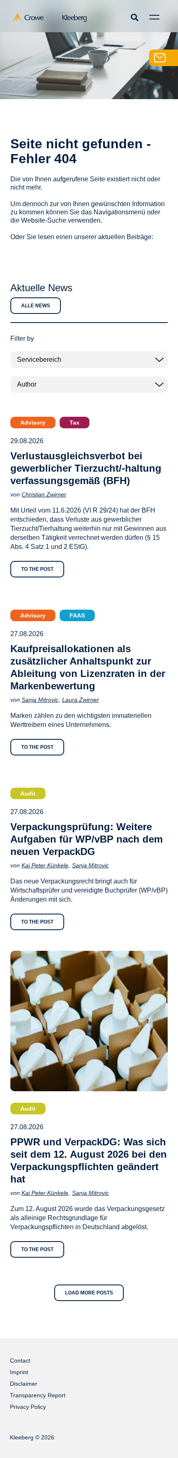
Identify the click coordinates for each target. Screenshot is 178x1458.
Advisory (33, 422)
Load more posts (89, 1293)
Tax (74, 422)
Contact (20, 1360)
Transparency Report (37, 1395)
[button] (134, 17)
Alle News (35, 306)
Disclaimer (23, 1383)
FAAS (77, 615)
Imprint (19, 1372)
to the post (37, 569)
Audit (28, 793)
